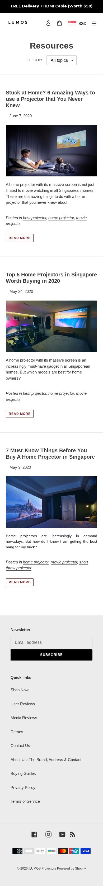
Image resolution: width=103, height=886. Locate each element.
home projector (61, 217)
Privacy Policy (23, 787)
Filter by (34, 60)
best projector (34, 217)
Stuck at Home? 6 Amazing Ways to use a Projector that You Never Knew (50, 99)
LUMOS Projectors (42, 868)
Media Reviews (24, 717)
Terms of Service (25, 801)
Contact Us (20, 745)
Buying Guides (23, 773)
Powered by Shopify (71, 868)
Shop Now (20, 690)
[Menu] (94, 23)
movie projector (64, 562)
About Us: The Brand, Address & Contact (46, 759)
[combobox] (79, 23)
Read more (20, 238)
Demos (17, 731)
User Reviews (23, 704)
